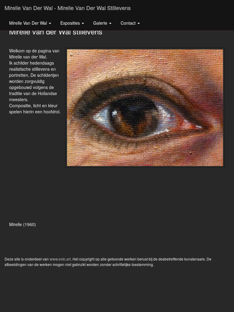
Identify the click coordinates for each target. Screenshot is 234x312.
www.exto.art (60, 258)
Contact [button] (129, 23)
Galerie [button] (100, 23)
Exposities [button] (70, 23)
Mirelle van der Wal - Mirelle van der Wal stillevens (68, 8)
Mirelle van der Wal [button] (28, 23)
